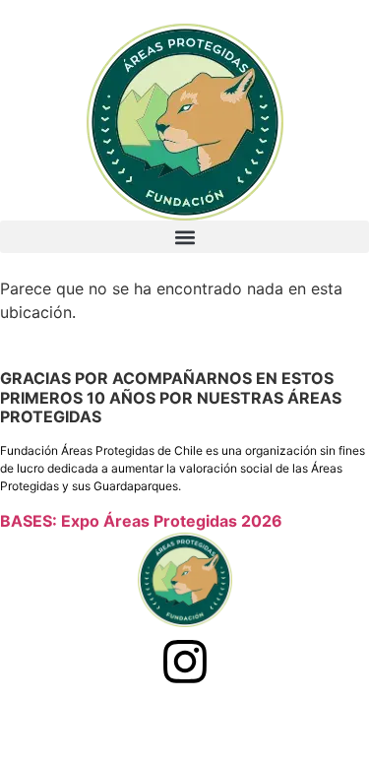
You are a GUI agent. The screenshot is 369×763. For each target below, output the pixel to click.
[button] (184, 237)
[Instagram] (185, 661)
